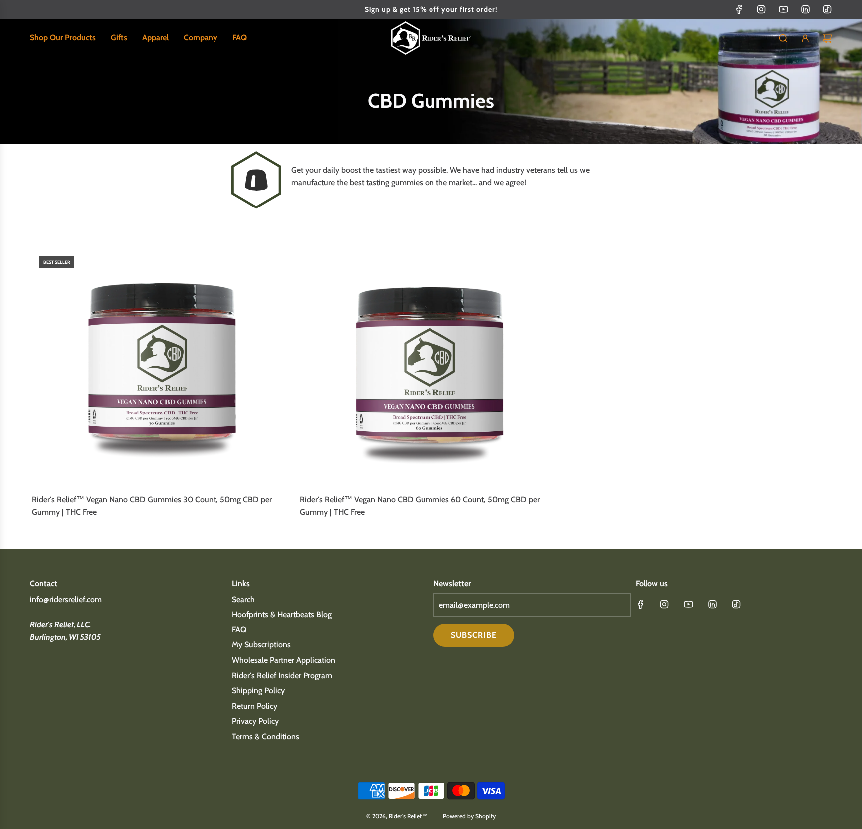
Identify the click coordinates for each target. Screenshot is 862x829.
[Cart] (827, 38)
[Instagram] (761, 9)
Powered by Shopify (469, 816)
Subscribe (474, 635)
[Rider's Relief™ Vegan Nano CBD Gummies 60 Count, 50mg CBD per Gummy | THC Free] (431, 367)
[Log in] (805, 38)
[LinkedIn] (805, 9)
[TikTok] (827, 9)
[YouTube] (783, 9)
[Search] (783, 38)
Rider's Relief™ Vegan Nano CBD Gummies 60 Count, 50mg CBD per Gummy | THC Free (420, 506)
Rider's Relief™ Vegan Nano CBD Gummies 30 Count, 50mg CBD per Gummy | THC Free (152, 506)
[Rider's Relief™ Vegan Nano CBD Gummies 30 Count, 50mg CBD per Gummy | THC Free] (163, 367)
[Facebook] (739, 9)
